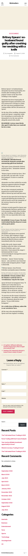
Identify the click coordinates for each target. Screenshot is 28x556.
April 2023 (4, 481)
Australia (4, 519)
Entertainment (14, 33)
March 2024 (5, 474)
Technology (5, 537)
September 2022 (6, 503)
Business (4, 523)
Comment (4, 369)
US (2, 544)
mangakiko (10, 53)
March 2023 (5, 485)
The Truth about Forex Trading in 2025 (13, 435)
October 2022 (5, 499)
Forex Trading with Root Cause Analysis (14, 439)
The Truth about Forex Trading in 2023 (13, 451)
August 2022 (5, 506)
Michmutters (14, 3)
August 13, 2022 (20, 53)
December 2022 (6, 492)
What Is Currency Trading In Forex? (12, 448)
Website (3, 398)
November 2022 (6, 495)
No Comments (15, 56)
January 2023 (6, 488)
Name (3, 384)
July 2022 (4, 510)
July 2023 (4, 478)
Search (3, 421)
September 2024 (6, 471)
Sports (3, 533)
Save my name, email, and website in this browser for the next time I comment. (13, 406)
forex (3, 530)
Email (3, 391)
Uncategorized (6, 540)
